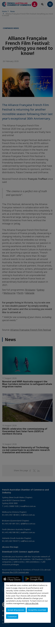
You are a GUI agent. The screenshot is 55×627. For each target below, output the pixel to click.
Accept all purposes (16, 610)
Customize (12, 616)
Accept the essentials (37, 610)
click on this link (31, 603)
